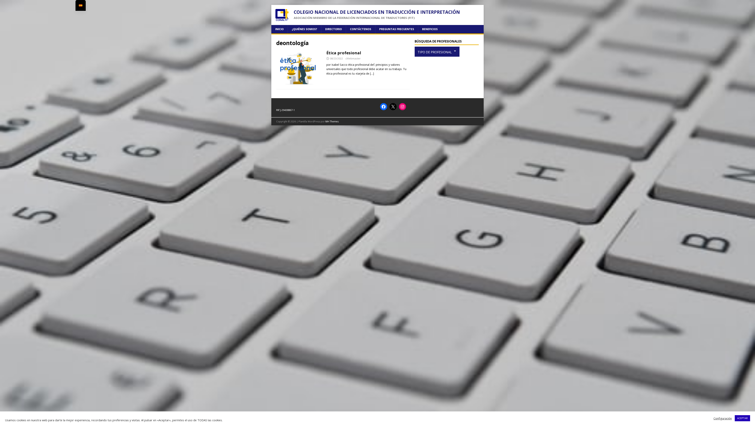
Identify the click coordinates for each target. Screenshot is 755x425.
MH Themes (332, 121)
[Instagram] (402, 106)
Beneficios (430, 29)
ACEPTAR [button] (742, 418)
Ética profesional (343, 52)
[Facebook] (383, 106)
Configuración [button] (723, 418)
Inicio (279, 29)
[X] (393, 106)
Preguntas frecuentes (396, 29)
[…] (372, 73)
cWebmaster (353, 58)
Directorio (333, 29)
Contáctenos (360, 29)
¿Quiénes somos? (304, 29)
